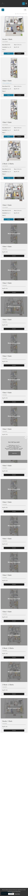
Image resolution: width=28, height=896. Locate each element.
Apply (8, 53)
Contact (19, 53)
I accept (11, 893)
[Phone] (23, 3)
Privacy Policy (17, 894)
